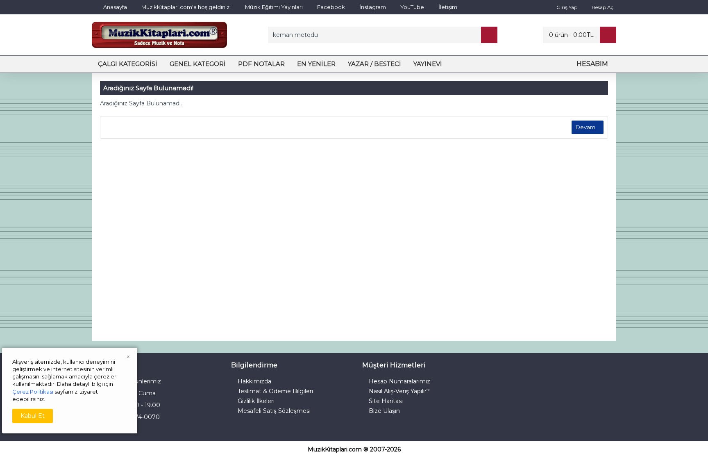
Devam (585, 127)
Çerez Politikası (32, 391)
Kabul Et (32, 415)
